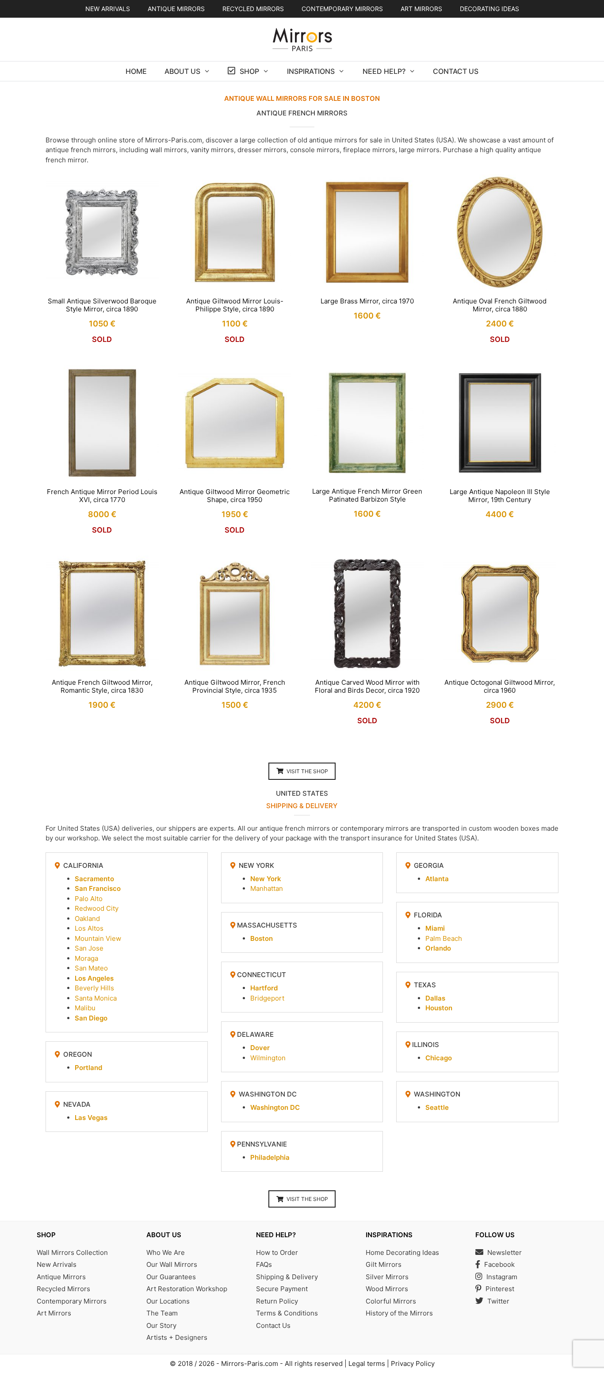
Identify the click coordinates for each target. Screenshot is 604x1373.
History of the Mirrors (399, 1313)
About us (182, 71)
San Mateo (91, 968)
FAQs (264, 1264)
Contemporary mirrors (342, 8)
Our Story (161, 1325)
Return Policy (277, 1301)
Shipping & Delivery (287, 1277)
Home (136, 71)
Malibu (85, 1008)
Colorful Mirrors (391, 1301)
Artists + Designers (176, 1337)
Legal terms (366, 1363)
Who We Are (165, 1252)
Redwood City (97, 908)
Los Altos (89, 928)
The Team (162, 1313)
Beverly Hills (94, 988)
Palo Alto (89, 898)
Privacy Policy (413, 1363)
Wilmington (268, 1058)
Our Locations (168, 1301)
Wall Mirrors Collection (72, 1252)
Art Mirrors (54, 1313)
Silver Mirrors (387, 1277)
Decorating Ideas (489, 8)
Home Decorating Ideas (402, 1252)
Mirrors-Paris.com (249, 1363)
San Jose (89, 948)
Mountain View (98, 938)
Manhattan (266, 888)
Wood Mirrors (387, 1289)
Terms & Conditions (287, 1313)
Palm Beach (443, 938)
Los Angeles (94, 978)
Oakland (87, 918)
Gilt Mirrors (383, 1264)
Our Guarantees (171, 1277)
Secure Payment (282, 1289)
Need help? (384, 71)
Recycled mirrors (253, 8)
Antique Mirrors (61, 1277)
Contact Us (455, 71)
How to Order (277, 1252)
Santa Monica (96, 998)
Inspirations (311, 71)
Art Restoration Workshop (186, 1289)
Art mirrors (421, 8)
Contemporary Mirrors (72, 1301)
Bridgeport (267, 998)
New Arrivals (107, 8)
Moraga (86, 958)
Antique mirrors (176, 8)
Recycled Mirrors (63, 1289)
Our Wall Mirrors (171, 1264)
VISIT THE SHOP (307, 771)
